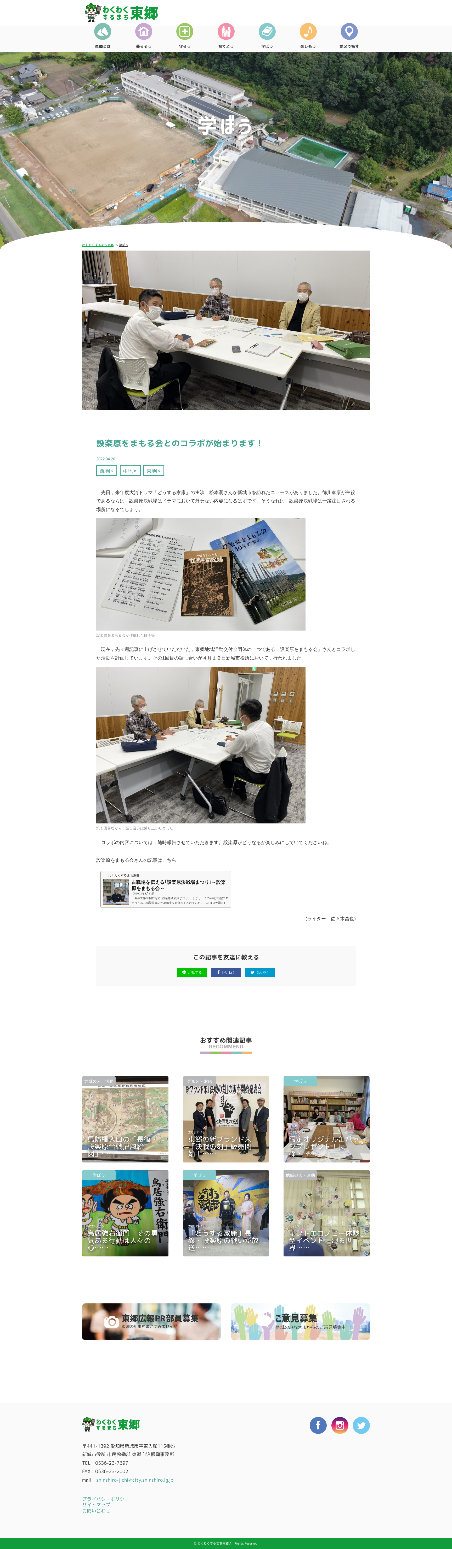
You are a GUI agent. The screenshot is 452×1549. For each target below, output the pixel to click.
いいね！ (228, 972)
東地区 (154, 471)
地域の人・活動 (99, 1081)
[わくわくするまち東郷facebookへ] (318, 1470)
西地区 (107, 471)
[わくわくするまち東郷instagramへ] (339, 1470)
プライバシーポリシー (105, 1499)
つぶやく (262, 972)
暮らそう (144, 46)
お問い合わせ (96, 1511)
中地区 (130, 471)
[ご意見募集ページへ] (300, 1321)
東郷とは (103, 46)
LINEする (195, 972)
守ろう (185, 46)
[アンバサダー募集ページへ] (151, 1321)
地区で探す (349, 46)
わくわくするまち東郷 (98, 245)
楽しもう (308, 46)
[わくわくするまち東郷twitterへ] (361, 1470)
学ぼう (267, 46)
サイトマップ (96, 1504)
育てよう (226, 46)
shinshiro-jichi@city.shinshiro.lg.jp (134, 1480)
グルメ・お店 (199, 1081)
